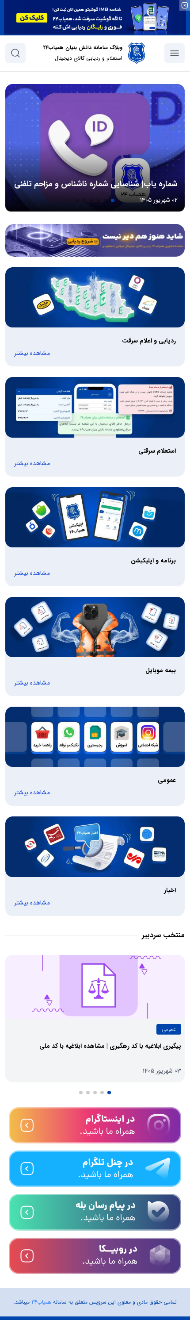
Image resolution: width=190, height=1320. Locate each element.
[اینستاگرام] (95, 1125)
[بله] (95, 1212)
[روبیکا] (95, 1256)
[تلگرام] (95, 1169)
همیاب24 (41, 1302)
